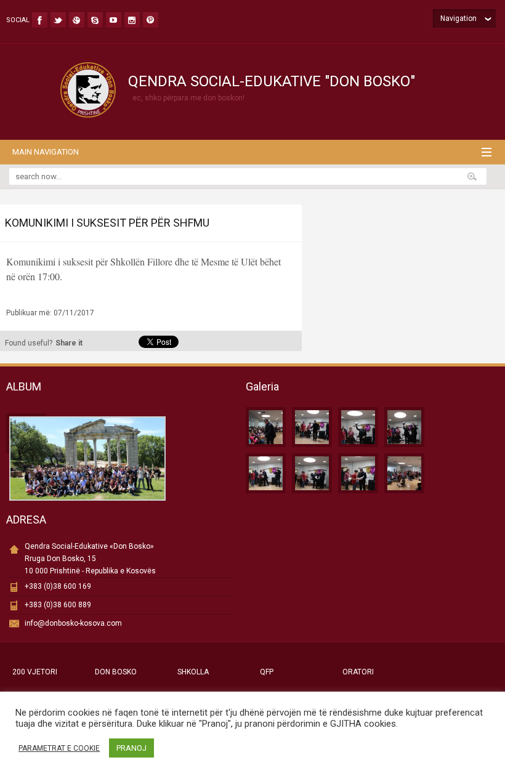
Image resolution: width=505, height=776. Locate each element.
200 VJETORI (34, 672)
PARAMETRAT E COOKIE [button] (59, 748)
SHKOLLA (193, 672)
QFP (266, 672)
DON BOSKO (116, 672)
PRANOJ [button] (131, 748)
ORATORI (358, 672)
